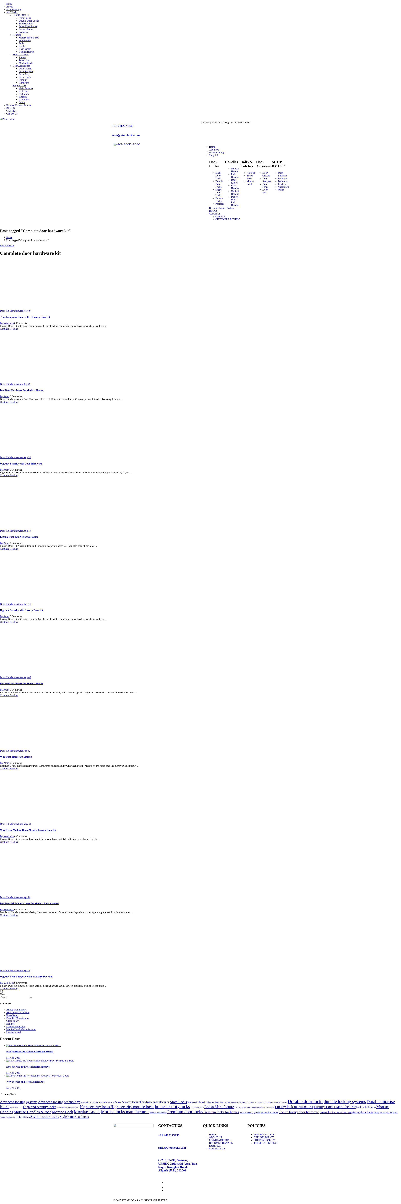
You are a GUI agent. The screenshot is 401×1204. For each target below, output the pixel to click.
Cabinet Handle (26, 51)
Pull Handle (25, 40)
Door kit (23, 80)
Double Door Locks (29, 20)
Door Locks (25, 18)
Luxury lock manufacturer (294, 1107)
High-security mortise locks (132, 1107)
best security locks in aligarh (200, 1102)
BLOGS (10, 108)
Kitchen (23, 96)
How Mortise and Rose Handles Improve (27, 1066)
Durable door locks (305, 1101)
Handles (17, 34)
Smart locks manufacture (336, 1112)
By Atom (4, 396)
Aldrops (251, 172)
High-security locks (95, 1107)
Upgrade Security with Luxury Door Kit (21, 610)
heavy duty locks (16, 1107)
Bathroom (24, 94)
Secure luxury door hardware (299, 1112)
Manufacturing (13, 9)
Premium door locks (185, 1111)
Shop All (213, 155)
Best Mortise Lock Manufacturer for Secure (29, 1051)
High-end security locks (39, 1107)
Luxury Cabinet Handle (265, 1107)
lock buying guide (197, 1107)
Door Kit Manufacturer (11, 310)
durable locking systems (345, 1101)
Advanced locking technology (59, 1102)
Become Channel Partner (18, 105)
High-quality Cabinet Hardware (68, 1107)
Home (9, 4)
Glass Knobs (12, 1021)
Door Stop (24, 74)
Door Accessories (21, 65)
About (9, 6)
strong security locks (383, 1112)
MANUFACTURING (220, 1140)
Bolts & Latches (21, 54)
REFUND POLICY (264, 1137)
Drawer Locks (26, 29)
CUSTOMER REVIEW (227, 219)
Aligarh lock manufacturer (91, 1102)
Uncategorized (13, 1032)
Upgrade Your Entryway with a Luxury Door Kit (26, 976)
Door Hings (25, 77)
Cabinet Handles (235, 192)
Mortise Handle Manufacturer (21, 1029)
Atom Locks (178, 1102)
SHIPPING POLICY (264, 1140)
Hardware (24, 82)
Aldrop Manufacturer (16, 1009)
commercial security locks (240, 1102)
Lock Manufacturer (15, 1026)
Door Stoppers (26, 71)
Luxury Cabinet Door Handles (246, 1107)
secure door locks (269, 1112)
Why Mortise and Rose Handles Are (25, 1081)
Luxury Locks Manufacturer (335, 1107)
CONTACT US (217, 1148)
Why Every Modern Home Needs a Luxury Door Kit (28, 830)
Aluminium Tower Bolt (17, 1012)
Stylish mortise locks (74, 1117)
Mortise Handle (235, 170)
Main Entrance (26, 88)
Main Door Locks (218, 175)
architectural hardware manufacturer (147, 1102)
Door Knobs (234, 181)
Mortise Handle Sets (29, 37)
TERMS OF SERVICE (265, 1143)
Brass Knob (12, 1015)
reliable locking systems (250, 1112)
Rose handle (25, 49)
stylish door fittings (21, 1117)
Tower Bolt (24, 60)
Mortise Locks (26, 23)
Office (22, 102)
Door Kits (265, 191)
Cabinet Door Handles (221, 1102)
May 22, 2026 (13, 1057)
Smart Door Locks (28, 26)
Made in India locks (366, 1107)
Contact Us (11, 113)
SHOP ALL (12, 12)
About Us (214, 149)
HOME (213, 1134)
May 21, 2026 (13, 1072)
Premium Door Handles (158, 1112)
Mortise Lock (62, 1112)
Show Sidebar (7, 245)
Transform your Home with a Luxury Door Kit (25, 317)
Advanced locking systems (18, 1102)
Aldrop (22, 57)
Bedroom (23, 91)
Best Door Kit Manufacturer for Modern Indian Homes (29, 903)
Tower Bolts (250, 177)
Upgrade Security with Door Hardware (21, 463)
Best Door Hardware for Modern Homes (21, 390)
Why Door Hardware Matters (16, 756)
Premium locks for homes (221, 1112)
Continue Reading (9, 328)
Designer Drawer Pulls (258, 1102)
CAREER (11, 111)
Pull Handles (235, 175)
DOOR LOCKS (21, 15)
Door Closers (25, 68)
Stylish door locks (44, 1116)
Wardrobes (24, 99)
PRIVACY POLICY (264, 1134)
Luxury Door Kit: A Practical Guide (19, 537)
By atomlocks (7, 323)
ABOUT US (215, 1137)
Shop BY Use (19, 85)
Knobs (22, 46)
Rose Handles (235, 187)
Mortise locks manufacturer (125, 1111)
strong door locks (362, 1112)
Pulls (21, 43)
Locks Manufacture (219, 1107)
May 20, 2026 (13, 1088)
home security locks (172, 1106)
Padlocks (23, 32)
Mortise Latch (26, 63)
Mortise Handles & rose (32, 1112)
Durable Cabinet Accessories (277, 1102)
